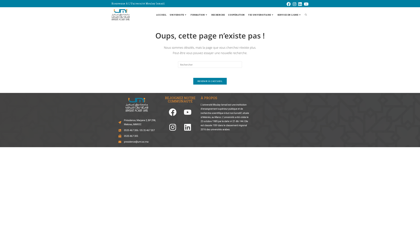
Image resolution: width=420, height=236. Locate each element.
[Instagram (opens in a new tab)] (294, 4)
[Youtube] (187, 112)
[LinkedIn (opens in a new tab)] (300, 4)
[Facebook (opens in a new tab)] (289, 4)
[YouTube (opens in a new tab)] (305, 4)
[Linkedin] (187, 127)
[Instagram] (173, 127)
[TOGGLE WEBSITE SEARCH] (305, 14)
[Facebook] (173, 112)
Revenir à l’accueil (210, 81)
